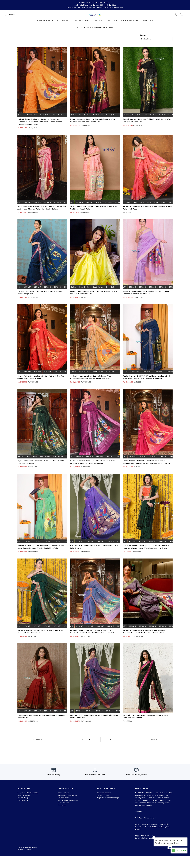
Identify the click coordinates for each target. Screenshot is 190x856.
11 (110, 740)
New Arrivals (45, 20)
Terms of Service (23, 795)
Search (12, 15)
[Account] (175, 15)
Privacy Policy (63, 798)
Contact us (62, 805)
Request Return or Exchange (108, 798)
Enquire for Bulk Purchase (27, 793)
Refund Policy (22, 798)
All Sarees (63, 20)
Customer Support (104, 793)
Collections (81, 20)
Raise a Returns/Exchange (68, 800)
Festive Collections (105, 20)
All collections (83, 28)
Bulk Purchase (129, 20)
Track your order (103, 795)
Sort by (143, 35)
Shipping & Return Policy (67, 795)
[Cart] (181, 15)
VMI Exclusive (22, 800)
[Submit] (8, 15)
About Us (148, 20)
